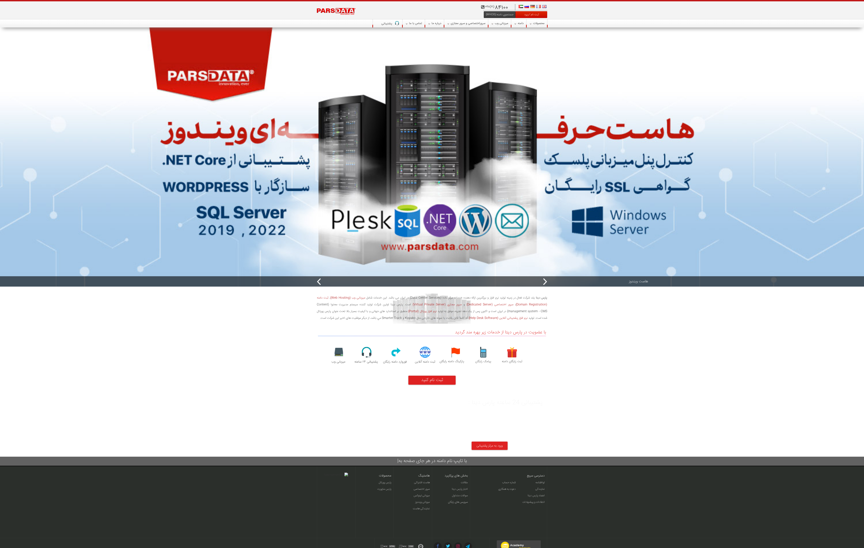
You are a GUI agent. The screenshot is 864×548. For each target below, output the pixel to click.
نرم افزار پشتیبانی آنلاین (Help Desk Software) (498, 318)
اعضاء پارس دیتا (536, 496)
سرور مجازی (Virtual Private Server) (437, 304)
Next (545, 281)
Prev (319, 281)
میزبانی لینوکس (422, 496)
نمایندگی (540, 489)
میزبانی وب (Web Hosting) (347, 298)
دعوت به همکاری (507, 489)
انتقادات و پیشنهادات (533, 502)
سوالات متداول (460, 496)
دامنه (520, 23)
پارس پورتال (385, 483)
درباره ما (436, 23)
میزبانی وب (501, 23)
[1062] (432, 157)
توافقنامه (540, 483)
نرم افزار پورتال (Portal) (422, 311)
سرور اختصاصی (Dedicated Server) (489, 304)
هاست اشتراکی (422, 483)
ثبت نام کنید (432, 380)
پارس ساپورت (384, 489)
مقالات (464, 483)
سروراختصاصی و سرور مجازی (467, 23)
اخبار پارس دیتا (460, 489)
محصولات (538, 23)
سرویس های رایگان (458, 502)
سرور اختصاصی (422, 489)
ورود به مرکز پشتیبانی (490, 445)
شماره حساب (509, 483)
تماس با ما (415, 23)
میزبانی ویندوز (422, 502)
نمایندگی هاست (421, 509)
